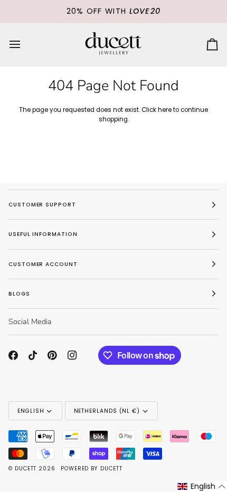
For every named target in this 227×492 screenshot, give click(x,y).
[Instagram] (72, 355)
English (30, 411)
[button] (201, 486)
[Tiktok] (33, 355)
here (165, 110)
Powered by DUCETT (91, 468)
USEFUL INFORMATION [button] (43, 234)
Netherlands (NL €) (107, 411)
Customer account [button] (43, 264)
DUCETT (26, 468)
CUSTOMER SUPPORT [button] (42, 205)
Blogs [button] (19, 294)
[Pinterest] (52, 355)
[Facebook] (13, 355)
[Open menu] (24, 44)
